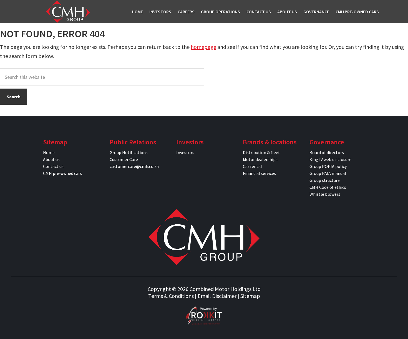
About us (51, 159)
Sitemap (250, 295)
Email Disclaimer (217, 295)
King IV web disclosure (330, 159)
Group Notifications (129, 152)
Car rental (252, 166)
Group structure (324, 180)
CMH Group (68, 12)
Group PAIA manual (327, 173)
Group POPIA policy (328, 166)
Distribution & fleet (261, 152)
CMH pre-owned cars (62, 173)
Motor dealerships (260, 159)
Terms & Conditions (171, 295)
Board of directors (326, 152)
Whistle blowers (324, 194)
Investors (185, 152)
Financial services (259, 173)
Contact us (53, 166)
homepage (203, 46)
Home (49, 152)
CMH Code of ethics (327, 187)
